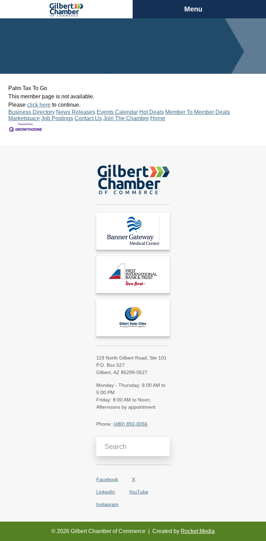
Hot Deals (151, 112)
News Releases (75, 112)
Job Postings (57, 118)
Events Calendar (117, 112)
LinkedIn (105, 492)
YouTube (138, 492)
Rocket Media (198, 531)
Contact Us (88, 118)
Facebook (107, 479)
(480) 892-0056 (130, 424)
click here (39, 105)
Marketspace (24, 118)
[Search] (162, 446)
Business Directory (31, 112)
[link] (133, 231)
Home (157, 118)
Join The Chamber (126, 118)
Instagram (107, 504)
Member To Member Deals (197, 112)
